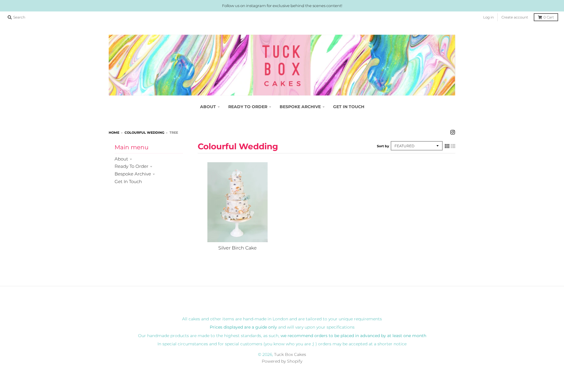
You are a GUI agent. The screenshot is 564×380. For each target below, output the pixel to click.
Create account (514, 17)
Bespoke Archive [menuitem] (300, 106)
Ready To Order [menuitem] (247, 106)
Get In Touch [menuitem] (348, 106)
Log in (488, 17)
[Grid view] (447, 146)
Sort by (383, 146)
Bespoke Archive (133, 174)
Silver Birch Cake (237, 248)
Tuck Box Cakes (290, 354)
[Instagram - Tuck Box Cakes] (452, 132)
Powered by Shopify (282, 361)
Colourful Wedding (144, 132)
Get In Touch (128, 181)
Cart (548, 17)
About (121, 159)
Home (114, 132)
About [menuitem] (208, 106)
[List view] (453, 146)
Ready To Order (131, 166)
